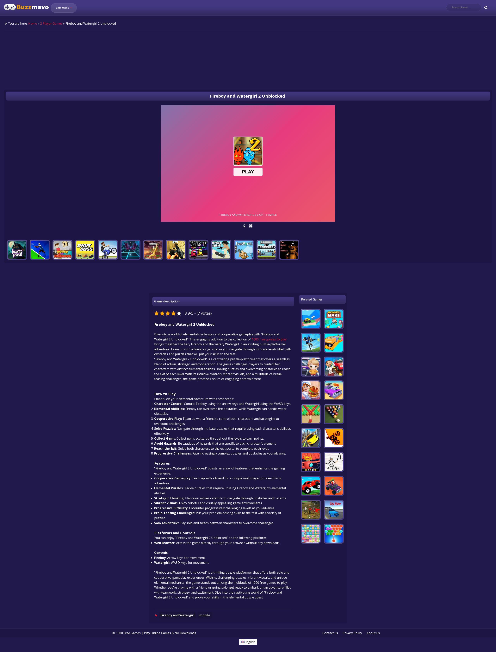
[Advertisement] (248, 60)
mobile (204, 615)
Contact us (330, 633)
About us (373, 633)
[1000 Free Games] (26, 13)
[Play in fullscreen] (250, 226)
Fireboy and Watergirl (178, 615)
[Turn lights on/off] (244, 226)
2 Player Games (51, 23)
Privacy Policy (352, 633)
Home (32, 23)
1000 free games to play (269, 339)
